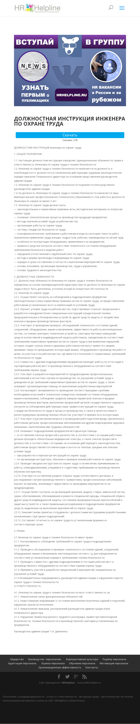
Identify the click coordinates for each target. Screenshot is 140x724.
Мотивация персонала (114, 663)
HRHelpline (68, 682)
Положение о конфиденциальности (23, 696)
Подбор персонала (114, 659)
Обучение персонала (82, 663)
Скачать (70, 135)
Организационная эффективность (59, 667)
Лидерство (17, 659)
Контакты (92, 667)
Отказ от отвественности (61, 696)
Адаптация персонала (22, 663)
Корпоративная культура (81, 659)
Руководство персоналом (44, 659)
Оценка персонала (53, 663)
